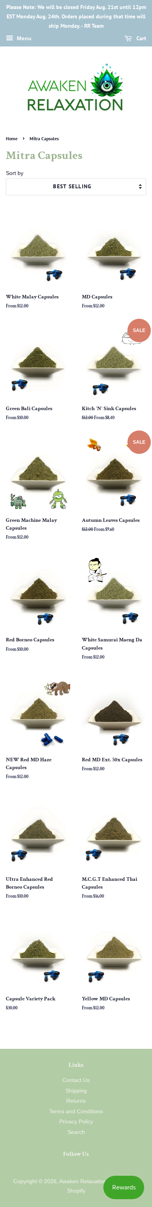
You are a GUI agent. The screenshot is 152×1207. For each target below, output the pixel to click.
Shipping (76, 1091)
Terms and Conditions (76, 1111)
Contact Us (76, 1080)
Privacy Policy (76, 1122)
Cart (140, 38)
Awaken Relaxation (82, 1181)
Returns (76, 1101)
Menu (23, 39)
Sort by (14, 173)
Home (12, 138)
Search (76, 1132)
